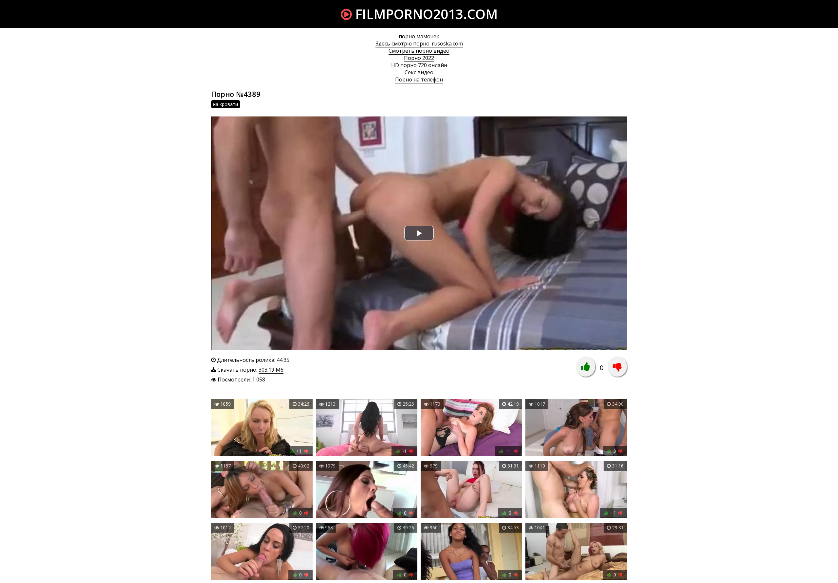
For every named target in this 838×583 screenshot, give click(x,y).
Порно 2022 (419, 58)
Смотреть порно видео (419, 50)
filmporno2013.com (425, 14)
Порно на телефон (419, 79)
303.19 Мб (271, 369)
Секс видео (419, 72)
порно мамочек (419, 36)
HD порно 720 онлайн (419, 65)
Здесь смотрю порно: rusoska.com (419, 43)
